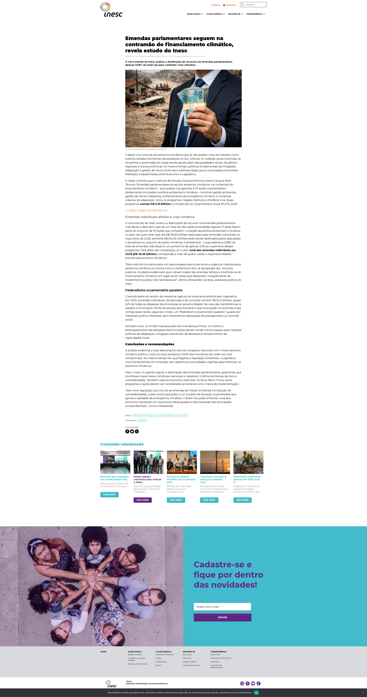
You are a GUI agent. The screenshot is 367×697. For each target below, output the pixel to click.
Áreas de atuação (164, 655)
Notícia (142, 420)
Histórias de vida (191, 665)
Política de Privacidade (216, 666)
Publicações (189, 662)
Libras (217, 5)
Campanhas (161, 662)
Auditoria (215, 655)
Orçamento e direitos (145, 415)
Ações (158, 658)
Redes (158, 665)
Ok (256, 692)
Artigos (187, 658)
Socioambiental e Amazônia (173, 415)
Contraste (231, 5)
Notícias (187, 655)
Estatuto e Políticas (220, 658)
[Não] (363, 692)
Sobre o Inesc (135, 655)
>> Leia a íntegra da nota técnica (146, 210)
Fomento (215, 662)
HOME (103, 652)
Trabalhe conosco (138, 664)
